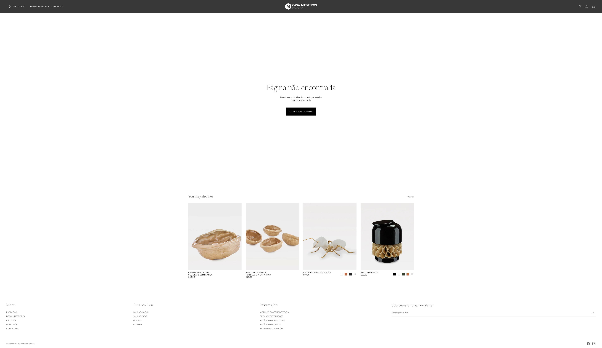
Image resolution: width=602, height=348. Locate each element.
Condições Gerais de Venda (274, 312)
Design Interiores (15, 316)
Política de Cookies (270, 324)
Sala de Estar (140, 316)
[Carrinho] (593, 6)
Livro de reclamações (271, 328)
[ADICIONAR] (237, 265)
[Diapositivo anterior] (193, 236)
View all (410, 197)
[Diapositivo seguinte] (237, 236)
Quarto (137, 320)
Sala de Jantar (141, 312)
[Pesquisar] (580, 6)
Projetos (11, 320)
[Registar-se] (592, 313)
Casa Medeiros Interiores (23, 343)
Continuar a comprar (301, 111)
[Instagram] (594, 343)
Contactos (12, 328)
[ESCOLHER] (351, 265)
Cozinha (137, 324)
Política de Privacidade (272, 320)
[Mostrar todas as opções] (355, 274)
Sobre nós (11, 324)
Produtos (11, 312)
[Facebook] (588, 343)
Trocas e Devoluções (271, 316)
